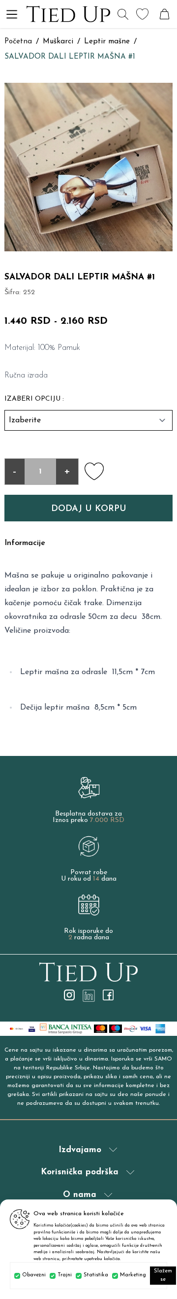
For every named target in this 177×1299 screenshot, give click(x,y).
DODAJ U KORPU (88, 509)
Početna (18, 41)
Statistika (96, 1275)
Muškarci (58, 41)
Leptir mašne (107, 41)
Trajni (65, 1275)
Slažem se (163, 1275)
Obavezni (34, 1275)
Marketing (133, 1275)
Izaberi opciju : (34, 399)
